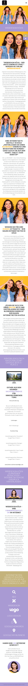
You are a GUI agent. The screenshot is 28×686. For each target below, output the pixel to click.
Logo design (14, 615)
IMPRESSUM (16, 684)
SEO (10, 425)
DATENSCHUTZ (20, 684)
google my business (14, 635)
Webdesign (16, 329)
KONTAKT (23, 684)
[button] (26, 3)
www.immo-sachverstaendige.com (14, 464)
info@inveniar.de (10, 650)
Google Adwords (14, 626)
